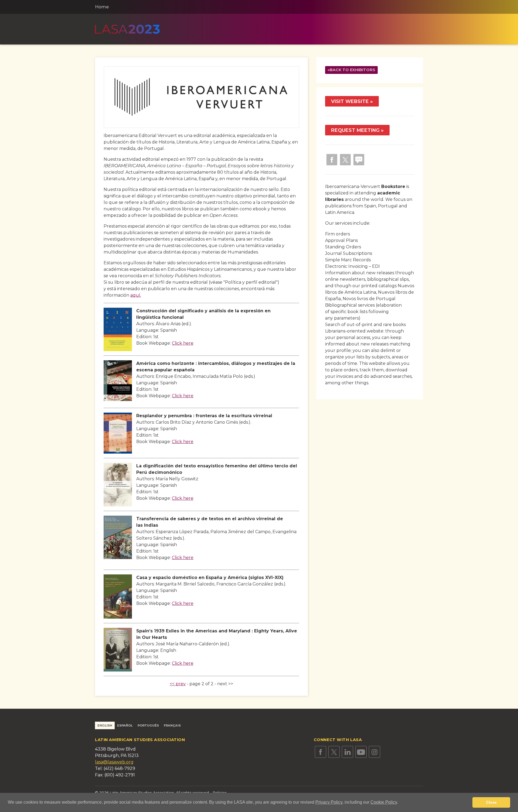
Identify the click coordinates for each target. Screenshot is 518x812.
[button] (400, 803)
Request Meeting (355, 130)
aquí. (135, 295)
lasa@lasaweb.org (114, 762)
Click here (182, 343)
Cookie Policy (383, 802)
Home (102, 6)
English (104, 725)
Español (125, 725)
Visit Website (350, 101)
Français (172, 725)
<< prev (178, 683)
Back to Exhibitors (352, 69)
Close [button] (491, 802)
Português (148, 725)
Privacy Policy (328, 802)
